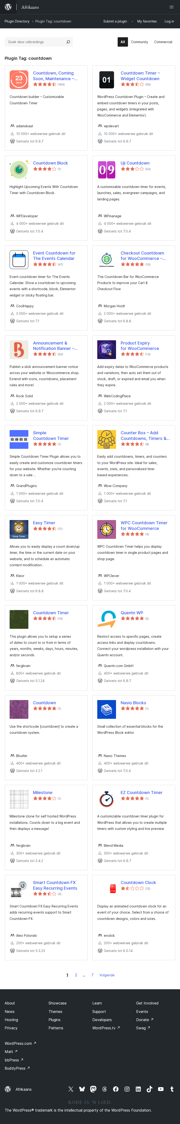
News (10, 1011)
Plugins (54, 1019)
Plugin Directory (17, 21)
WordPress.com (21, 1043)
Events (142, 1011)
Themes (55, 1011)
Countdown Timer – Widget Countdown (140, 76)
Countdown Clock (138, 882)
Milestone (42, 792)
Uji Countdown (135, 163)
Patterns (56, 1028)
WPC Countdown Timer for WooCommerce (144, 525)
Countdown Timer (51, 612)
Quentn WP (132, 612)
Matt (11, 1051)
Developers (102, 1019)
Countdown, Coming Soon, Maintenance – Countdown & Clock (53, 76)
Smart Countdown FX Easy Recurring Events (55, 885)
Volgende (107, 975)
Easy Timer (44, 522)
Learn (97, 1003)
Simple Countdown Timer (51, 435)
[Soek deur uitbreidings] (68, 42)
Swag (143, 1028)
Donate (145, 1019)
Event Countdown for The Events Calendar (54, 256)
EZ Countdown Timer (142, 792)
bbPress (14, 1060)
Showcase (58, 1003)
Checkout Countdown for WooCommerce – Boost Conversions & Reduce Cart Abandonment (142, 256)
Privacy (11, 1028)
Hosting (11, 1019)
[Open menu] (172, 7)
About (10, 1003)
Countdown (44, 702)
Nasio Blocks (133, 702)
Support (99, 1011)
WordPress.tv (106, 1028)
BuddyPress (17, 1068)
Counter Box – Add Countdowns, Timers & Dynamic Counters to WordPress (143, 435)
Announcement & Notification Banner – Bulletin (53, 346)
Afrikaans (24, 1089)
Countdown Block (50, 163)
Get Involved (147, 1003)
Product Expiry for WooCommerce (140, 346)
